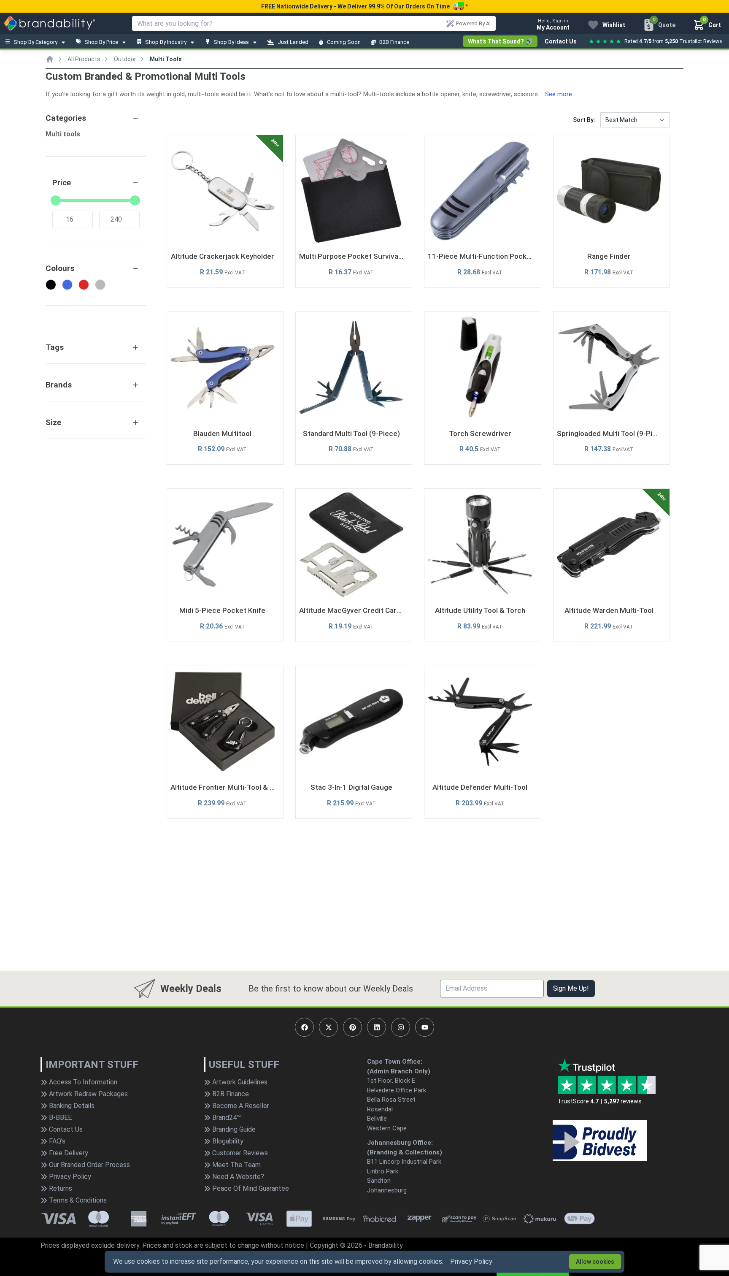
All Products (84, 59)
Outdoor (125, 59)
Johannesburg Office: (400, 1142)
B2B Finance (394, 42)
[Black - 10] (51, 284)
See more (558, 94)
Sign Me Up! (571, 988)
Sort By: (584, 119)
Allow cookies (595, 1261)
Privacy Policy (471, 1261)
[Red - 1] (83, 284)
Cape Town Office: (394, 1061)
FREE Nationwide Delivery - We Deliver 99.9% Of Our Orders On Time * (364, 6)
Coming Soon (344, 42)
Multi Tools (166, 59)
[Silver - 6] (100, 284)
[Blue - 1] (67, 284)
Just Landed (293, 42)
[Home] (50, 59)
